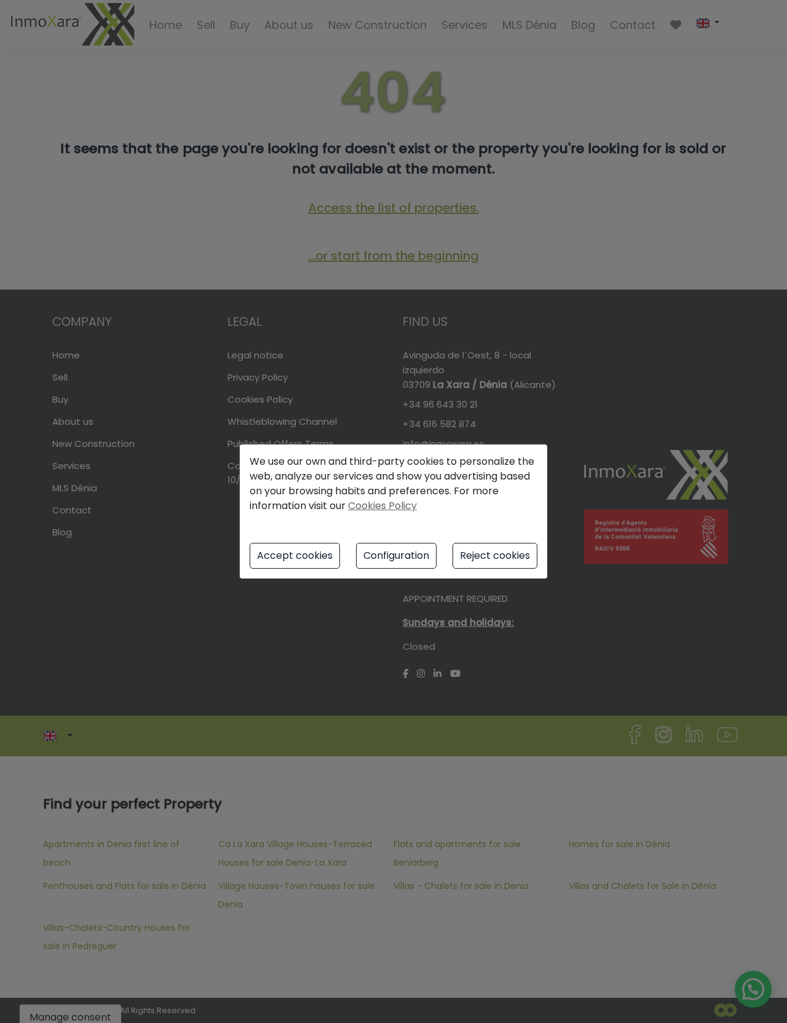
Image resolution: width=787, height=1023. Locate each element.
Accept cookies (295, 555)
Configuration (396, 555)
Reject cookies (495, 555)
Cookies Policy (382, 506)
